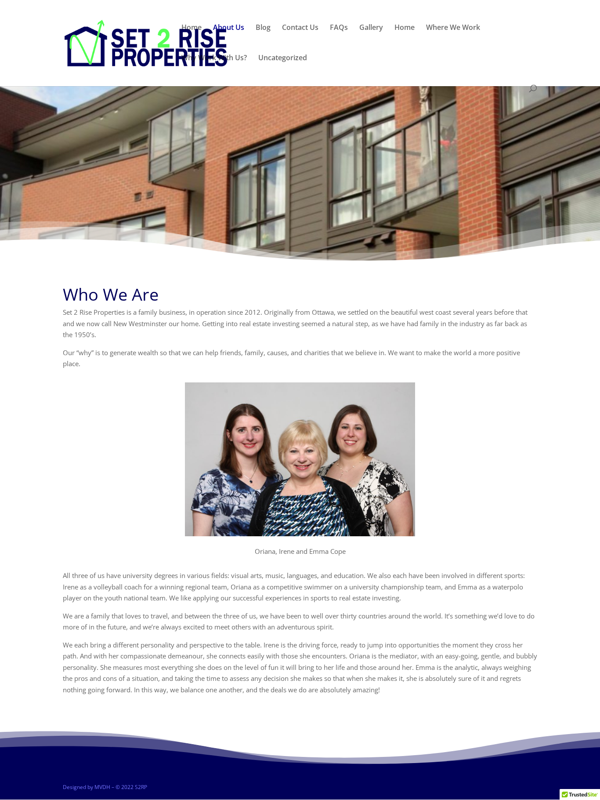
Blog (263, 28)
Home (191, 28)
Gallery (371, 28)
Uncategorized (282, 58)
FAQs (339, 28)
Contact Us (300, 28)
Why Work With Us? (214, 58)
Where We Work (453, 28)
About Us (228, 28)
